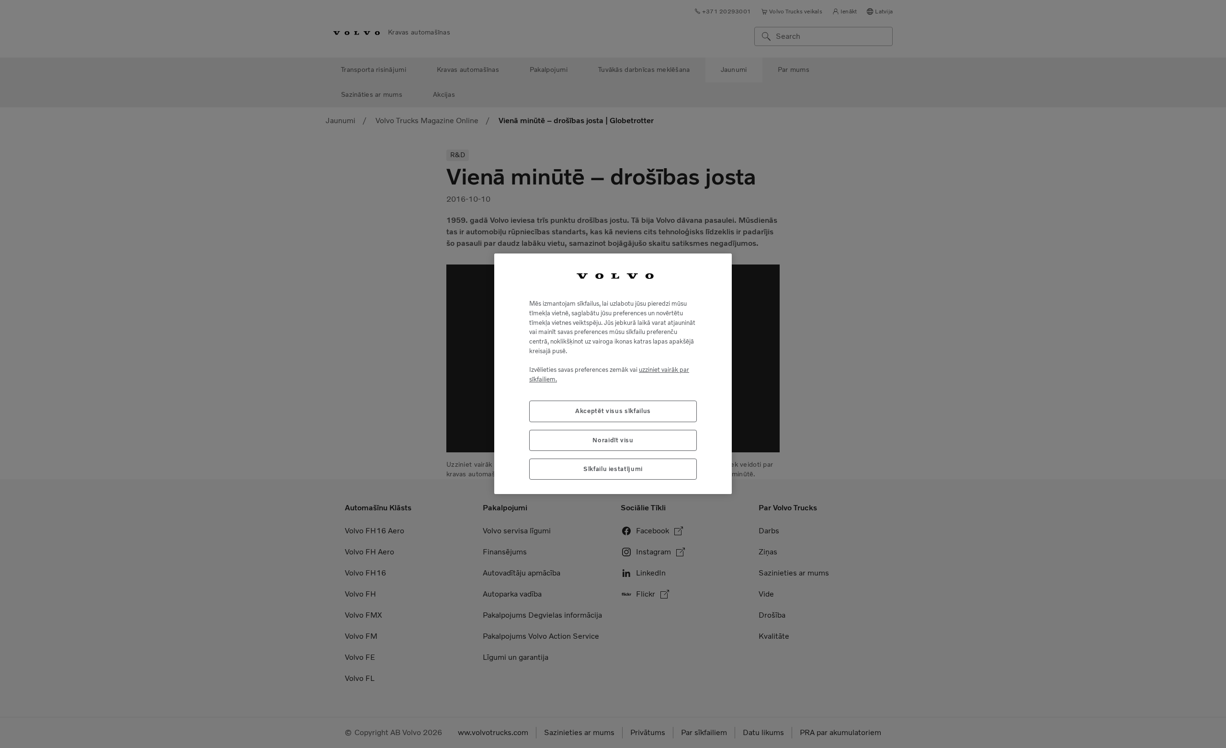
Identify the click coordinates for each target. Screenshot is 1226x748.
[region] (613, 374)
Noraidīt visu (613, 440)
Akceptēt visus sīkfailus (613, 411)
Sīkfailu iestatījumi (613, 469)
